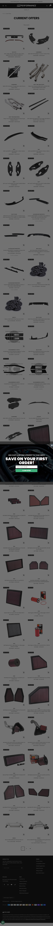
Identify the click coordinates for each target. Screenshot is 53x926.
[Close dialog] (52, 445)
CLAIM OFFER (26, 470)
